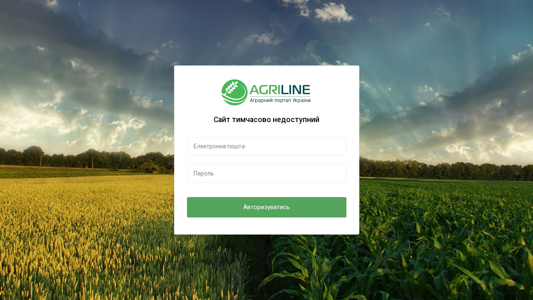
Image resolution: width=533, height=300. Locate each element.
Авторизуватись (266, 207)
